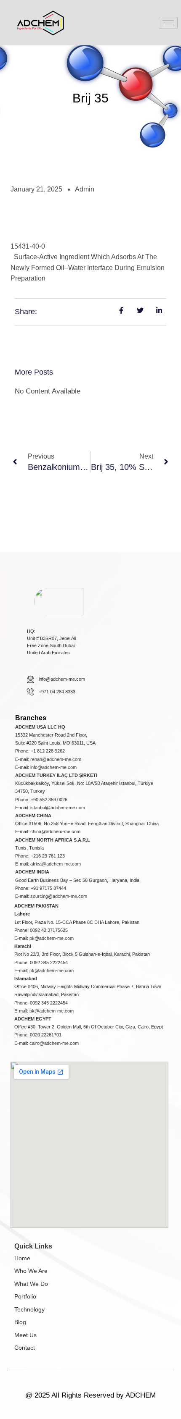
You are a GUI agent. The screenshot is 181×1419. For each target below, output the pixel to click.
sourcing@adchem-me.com (58, 896)
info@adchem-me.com (53, 767)
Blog (20, 1322)
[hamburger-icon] (168, 23)
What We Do (31, 1283)
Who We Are (31, 1270)
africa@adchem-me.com (55, 863)
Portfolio (25, 1296)
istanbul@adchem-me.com (57, 807)
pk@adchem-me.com (51, 938)
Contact (24, 1347)
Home (22, 1258)
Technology (29, 1309)
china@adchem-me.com (55, 831)
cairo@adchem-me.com (54, 1043)
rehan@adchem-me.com (55, 759)
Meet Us (25, 1335)
